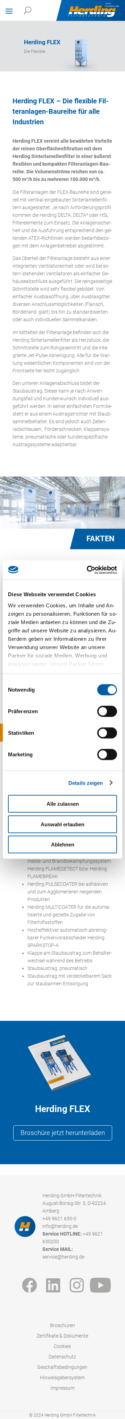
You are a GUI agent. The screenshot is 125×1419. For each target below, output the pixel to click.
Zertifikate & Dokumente (62, 1336)
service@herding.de (63, 1257)
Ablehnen (62, 845)
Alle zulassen (63, 804)
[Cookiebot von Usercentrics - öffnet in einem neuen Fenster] (88, 569)
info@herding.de (60, 1226)
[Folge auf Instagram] (76, 1285)
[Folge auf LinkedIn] (53, 1285)
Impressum (62, 1388)
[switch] (107, 711)
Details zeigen (85, 783)
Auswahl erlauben (62, 824)
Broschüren (62, 1326)
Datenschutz (62, 1357)
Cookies (62, 1346)
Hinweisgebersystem (62, 1378)
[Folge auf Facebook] (29, 1285)
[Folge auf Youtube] (100, 1285)
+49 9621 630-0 (59, 1219)
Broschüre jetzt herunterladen (62, 1133)
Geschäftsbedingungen (62, 1367)
